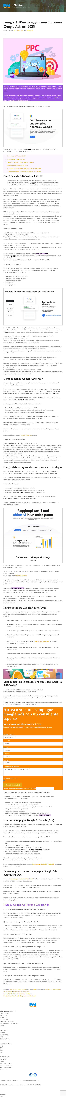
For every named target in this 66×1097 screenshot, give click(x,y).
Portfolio (2, 1032)
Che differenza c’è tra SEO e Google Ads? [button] (18, 934)
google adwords (17, 991)
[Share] (2, 1094)
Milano (15, 989)
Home (36, 6)
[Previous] (0, 1096)
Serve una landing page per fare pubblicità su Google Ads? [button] (24, 947)
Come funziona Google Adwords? (16, 159)
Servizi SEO (3, 1015)
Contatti (2, 1061)
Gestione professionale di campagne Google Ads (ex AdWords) (24, 171)
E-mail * (6, 753)
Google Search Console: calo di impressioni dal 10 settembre (19, 996)
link (16, 580)
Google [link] (48, 180)
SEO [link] (16, 647)
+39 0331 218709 (7, 1063)
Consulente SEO (4, 1013)
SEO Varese (3, 1017)
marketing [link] (13, 255)
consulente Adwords (21, 575)
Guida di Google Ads (26, 435)
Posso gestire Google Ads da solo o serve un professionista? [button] (24, 976)
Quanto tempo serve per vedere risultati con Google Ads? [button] (23, 963)
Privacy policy (4, 1069)
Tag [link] (22, 492)
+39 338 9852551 (8, 1065)
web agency (26, 991)
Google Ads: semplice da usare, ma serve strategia (20, 162)
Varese (24, 989)
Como (10, 989)
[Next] (2, 1096)
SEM (34, 989)
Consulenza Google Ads (6, 1021)
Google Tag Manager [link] (36, 849)
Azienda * (6, 741)
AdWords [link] (30, 149)
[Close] (0, 1094)
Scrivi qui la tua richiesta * (11, 766)
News (1, 1052)
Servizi (54, 6)
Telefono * (6, 747)
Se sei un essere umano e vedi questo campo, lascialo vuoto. (19, 788)
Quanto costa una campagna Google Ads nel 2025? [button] (21, 922)
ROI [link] (16, 598)
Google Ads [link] (33, 182)
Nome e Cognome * (9, 734)
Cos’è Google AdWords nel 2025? (16, 156)
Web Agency (45, 6)
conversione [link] (8, 445)
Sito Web (5, 760)
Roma (19, 989)
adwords (47, 989)
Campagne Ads (4, 1034)
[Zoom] (5, 1094)
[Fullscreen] (3, 1094)
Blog (1, 1046)
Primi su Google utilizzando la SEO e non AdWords (17, 994)
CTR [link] (53, 393)
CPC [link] (23, 399)
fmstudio (29, 30)
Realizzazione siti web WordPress (9, 1023)
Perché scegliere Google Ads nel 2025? (17, 165)
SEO (1, 1037)
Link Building (4, 1019)
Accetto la (10, 778)
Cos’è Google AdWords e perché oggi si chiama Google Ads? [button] (24, 909)
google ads (9, 991)
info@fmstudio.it (7, 1067)
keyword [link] (53, 203)
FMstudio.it (18, 5)
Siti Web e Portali (4, 1039)
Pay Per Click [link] (41, 260)
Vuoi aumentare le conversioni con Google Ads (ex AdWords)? (24, 168)
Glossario (2, 1025)
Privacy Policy (13, 778)
